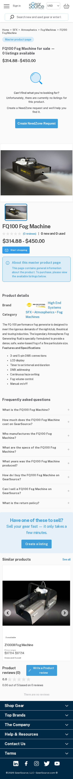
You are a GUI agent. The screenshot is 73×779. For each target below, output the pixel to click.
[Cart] (66, 6)
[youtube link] (57, 763)
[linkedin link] (16, 763)
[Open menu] (7, 6)
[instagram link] (36, 763)
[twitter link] (47, 763)
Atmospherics (29, 29)
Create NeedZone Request (36, 123)
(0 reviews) (29, 233)
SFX (15, 29)
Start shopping (19, 250)
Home (5, 29)
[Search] (9, 17)
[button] (36, 173)
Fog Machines (48, 29)
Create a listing (36, 544)
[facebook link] (26, 763)
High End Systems (54, 305)
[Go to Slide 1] (16, 212)
